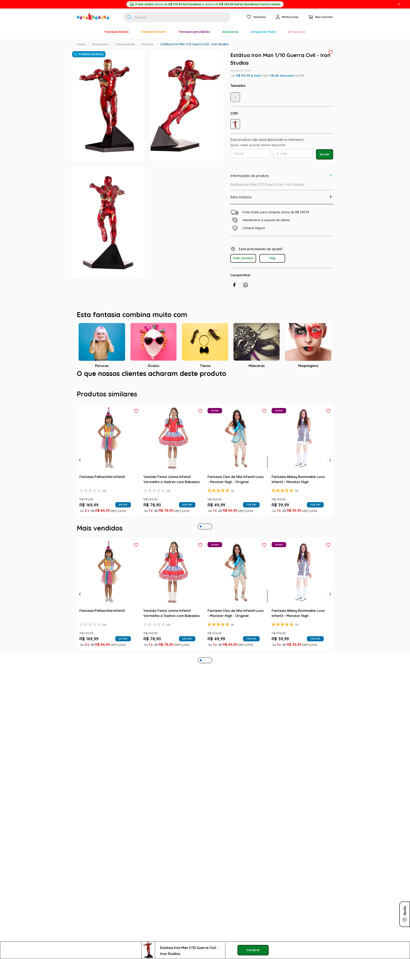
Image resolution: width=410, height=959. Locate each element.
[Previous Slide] (80, 564)
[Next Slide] (330, 564)
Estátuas (148, 44)
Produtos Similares (91, 54)
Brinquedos (100, 44)
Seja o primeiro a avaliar (205, 417)
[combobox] (177, 17)
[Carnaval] (92, 32)
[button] (235, 124)
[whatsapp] (246, 285)
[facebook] (234, 285)
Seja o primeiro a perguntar (205, 465)
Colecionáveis (125, 44)
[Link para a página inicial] (81, 44)
